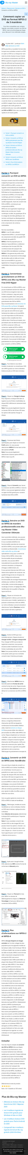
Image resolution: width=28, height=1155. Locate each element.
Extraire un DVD (20, 8)
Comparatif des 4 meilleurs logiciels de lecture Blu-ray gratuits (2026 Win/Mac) (13, 1129)
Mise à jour (14, 1145)
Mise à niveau (6, 1145)
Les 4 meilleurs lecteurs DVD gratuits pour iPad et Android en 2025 (14, 1121)
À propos (20, 1145)
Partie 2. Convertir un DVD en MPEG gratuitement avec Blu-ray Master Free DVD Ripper (14, 140)
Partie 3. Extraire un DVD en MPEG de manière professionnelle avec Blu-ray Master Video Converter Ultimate (14, 150)
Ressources (10, 8)
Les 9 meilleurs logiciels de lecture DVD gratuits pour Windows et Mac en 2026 (13, 1112)
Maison (4, 8)
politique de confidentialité (9, 1147)
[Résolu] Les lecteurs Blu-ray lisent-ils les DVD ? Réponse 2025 (14, 1104)
